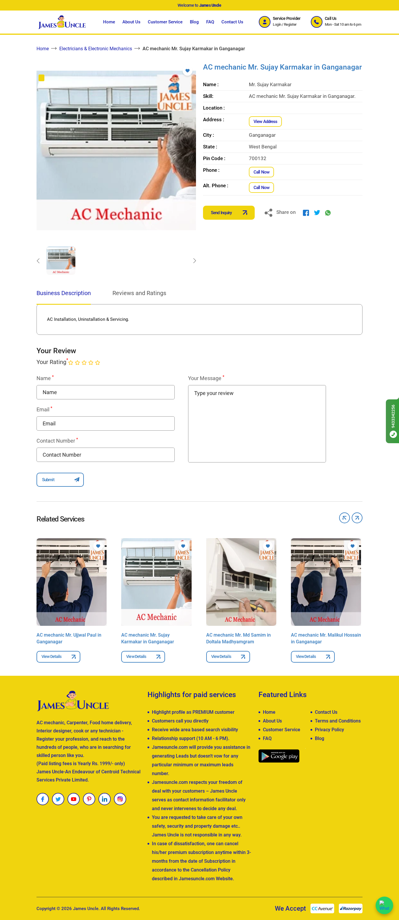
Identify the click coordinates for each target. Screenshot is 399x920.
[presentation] (38, 261)
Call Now (261, 172)
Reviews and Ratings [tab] (139, 293)
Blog (194, 22)
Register (290, 24)
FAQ (210, 22)
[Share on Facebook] (306, 212)
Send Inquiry (221, 212)
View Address (265, 121)
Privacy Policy (329, 729)
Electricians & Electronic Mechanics (95, 48)
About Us (131, 22)
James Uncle (85, 908)
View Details (51, 656)
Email (44, 409)
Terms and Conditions (338, 721)
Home (109, 22)
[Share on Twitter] (317, 212)
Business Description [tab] (64, 293)
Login (277, 24)
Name (45, 378)
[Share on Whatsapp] (328, 212)
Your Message (206, 378)
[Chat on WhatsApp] (384, 905)
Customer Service (165, 22)
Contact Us (232, 22)
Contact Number (57, 440)
